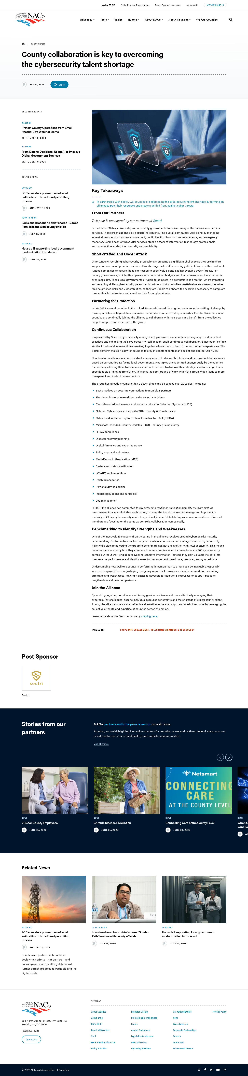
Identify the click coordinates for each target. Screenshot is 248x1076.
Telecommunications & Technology (173, 629)
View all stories (101, 744)
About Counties (178, 19)
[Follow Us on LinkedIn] (211, 1070)
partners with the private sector (127, 723)
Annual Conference (140, 1030)
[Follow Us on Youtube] (218, 1070)
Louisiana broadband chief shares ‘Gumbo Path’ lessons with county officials (50, 225)
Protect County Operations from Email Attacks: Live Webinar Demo (47, 129)
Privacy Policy (219, 1011)
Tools (103, 19)
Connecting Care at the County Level (190, 823)
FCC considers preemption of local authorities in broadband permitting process (45, 197)
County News (38, 44)
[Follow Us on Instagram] (225, 1070)
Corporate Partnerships (184, 1030)
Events (132, 19)
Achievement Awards (183, 1048)
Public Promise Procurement (134, 5)
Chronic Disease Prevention (112, 823)
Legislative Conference (142, 1036)
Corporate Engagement (134, 629)
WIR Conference (139, 1042)
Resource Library (139, 1011)
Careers (177, 1036)
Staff (93, 1036)
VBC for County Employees (40, 823)
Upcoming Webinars (141, 1048)
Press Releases (180, 1024)
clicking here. (149, 616)
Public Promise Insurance (168, 5)
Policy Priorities (99, 1048)
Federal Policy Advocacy (103, 1042)
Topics (118, 19)
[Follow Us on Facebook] (205, 1070)
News (175, 1017)
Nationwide (192, 5)
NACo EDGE (108, 5)
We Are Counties (207, 19)
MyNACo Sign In (215, 4)
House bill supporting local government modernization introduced (48, 250)
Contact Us (31, 1039)
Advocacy (86, 19)
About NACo (153, 19)
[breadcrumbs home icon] (23, 44)
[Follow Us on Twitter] (199, 1070)
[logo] (30, 25)
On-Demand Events (182, 1011)
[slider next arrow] (228, 757)
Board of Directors (100, 1030)
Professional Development (144, 1017)
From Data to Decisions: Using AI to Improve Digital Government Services (51, 153)
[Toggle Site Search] (231, 19)
